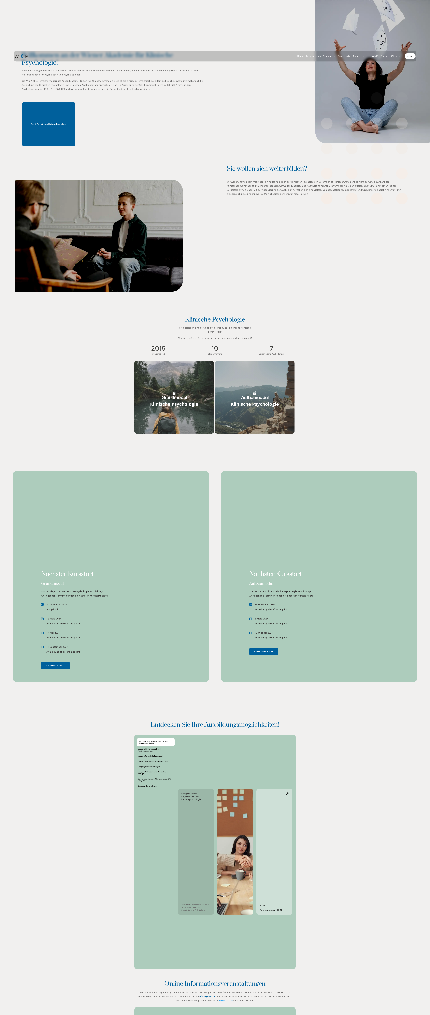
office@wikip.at (207, 996)
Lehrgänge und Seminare (319, 56)
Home (300, 56)
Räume (356, 56)
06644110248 (226, 1000)
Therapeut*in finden (391, 56)
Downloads (344, 56)
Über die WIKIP (370, 56)
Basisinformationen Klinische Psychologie (48, 124)
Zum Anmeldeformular (55, 665)
